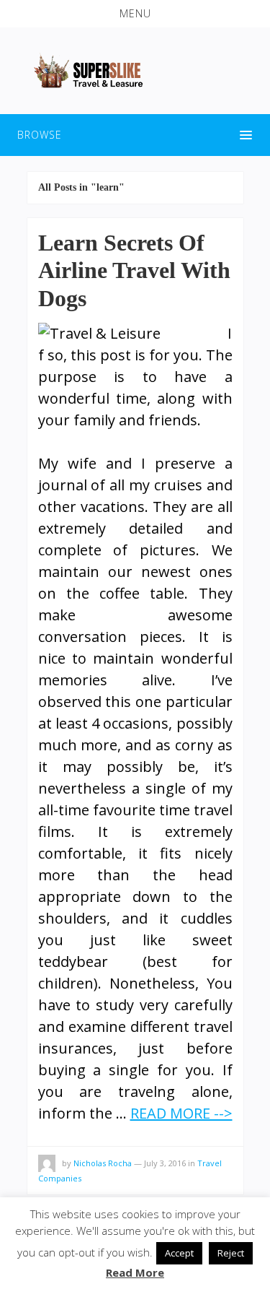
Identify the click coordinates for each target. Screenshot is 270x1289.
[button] (135, 14)
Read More (135, 1272)
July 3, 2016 (165, 1163)
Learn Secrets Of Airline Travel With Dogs (134, 270)
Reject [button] (230, 1252)
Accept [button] (179, 1252)
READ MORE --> (181, 1113)
